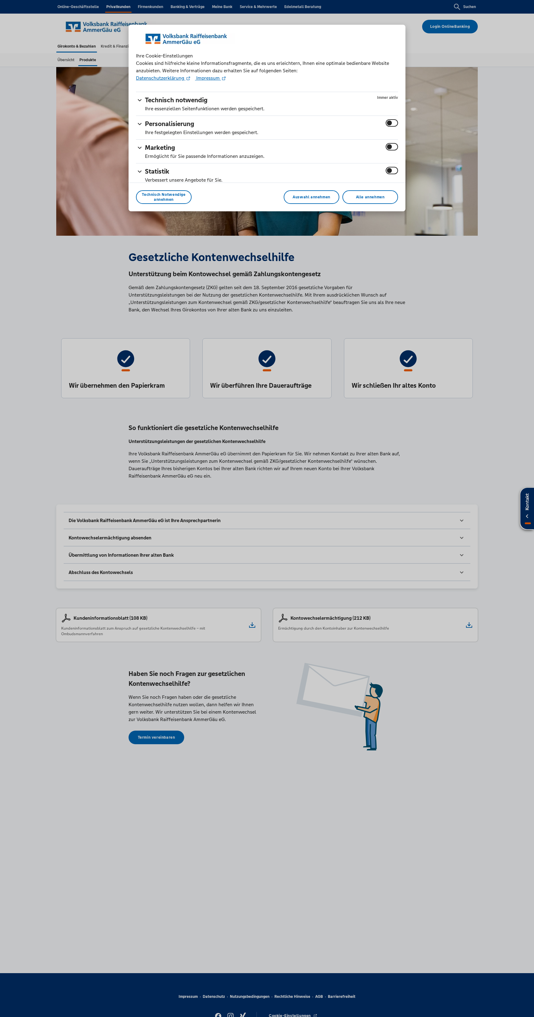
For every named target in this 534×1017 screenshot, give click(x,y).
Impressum (208, 78)
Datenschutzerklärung (160, 78)
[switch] (392, 123)
